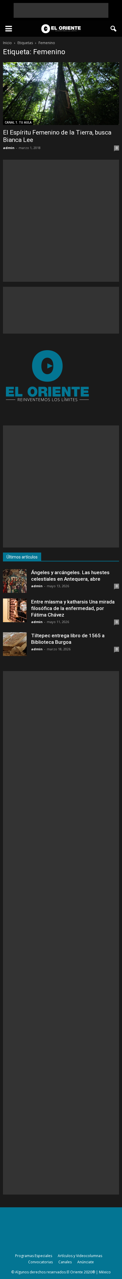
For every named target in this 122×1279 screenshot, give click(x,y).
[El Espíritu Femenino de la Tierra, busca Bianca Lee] (61, 93)
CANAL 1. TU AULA (18, 122)
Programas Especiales (33, 1255)
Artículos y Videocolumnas (80, 1255)
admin (9, 147)
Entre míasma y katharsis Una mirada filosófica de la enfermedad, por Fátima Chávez (73, 608)
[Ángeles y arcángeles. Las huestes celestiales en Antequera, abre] (15, 581)
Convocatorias (40, 1261)
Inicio (7, 42)
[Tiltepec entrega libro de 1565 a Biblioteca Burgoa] (15, 644)
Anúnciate (85, 1261)
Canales (65, 1261)
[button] (113, 29)
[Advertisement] (61, 10)
